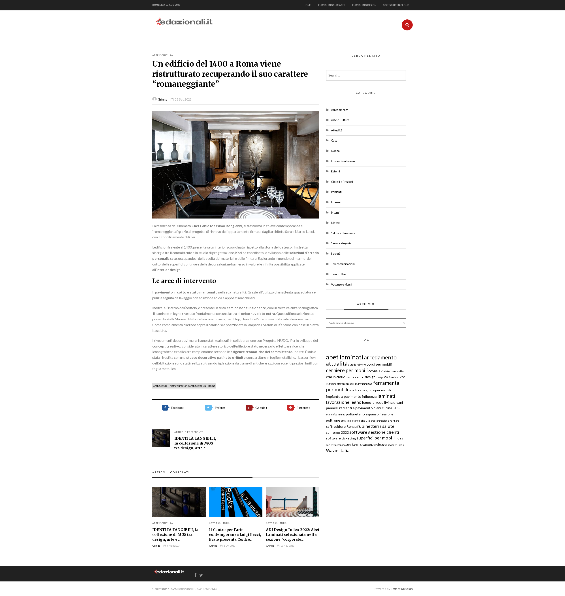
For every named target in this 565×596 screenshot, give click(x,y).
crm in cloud (335, 377)
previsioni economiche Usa (355, 420)
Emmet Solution (402, 588)
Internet (336, 202)
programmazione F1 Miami (385, 420)
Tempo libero (339, 274)
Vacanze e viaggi (341, 284)
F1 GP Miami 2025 (363, 383)
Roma (211, 385)
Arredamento (339, 110)
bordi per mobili (379, 364)
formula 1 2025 (357, 390)
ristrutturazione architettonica (188, 385)
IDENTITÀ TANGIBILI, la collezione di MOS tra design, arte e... (195, 443)
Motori (335, 222)
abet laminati (344, 357)
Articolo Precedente (188, 432)
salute (388, 426)
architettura (160, 385)
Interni (335, 212)
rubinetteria (369, 426)
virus (380, 444)
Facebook (177, 407)
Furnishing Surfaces (331, 5)
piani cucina (382, 408)
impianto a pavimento (343, 396)
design (370, 377)
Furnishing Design (364, 5)
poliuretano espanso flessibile (369, 414)
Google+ (261, 407)
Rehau (351, 426)
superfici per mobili (375, 437)
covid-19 (375, 371)
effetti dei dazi (345, 383)
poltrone (333, 420)
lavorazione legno (344, 402)
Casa (334, 140)
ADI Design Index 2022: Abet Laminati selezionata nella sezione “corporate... (292, 534)
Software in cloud (396, 5)
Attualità (336, 130)
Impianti (336, 192)
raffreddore (336, 426)
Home (307, 5)
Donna (335, 151)
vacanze (369, 444)
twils (357, 444)
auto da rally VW (357, 364)
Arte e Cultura (162, 55)
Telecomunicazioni (343, 264)
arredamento (380, 357)
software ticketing (341, 438)
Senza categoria (341, 243)
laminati (386, 396)
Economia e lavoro (343, 161)
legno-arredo (373, 402)
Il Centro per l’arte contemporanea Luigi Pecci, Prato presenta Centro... (235, 534)
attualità (337, 363)
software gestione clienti (374, 432)
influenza (369, 396)
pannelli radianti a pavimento (349, 408)
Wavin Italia (337, 450)
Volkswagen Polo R (394, 444)
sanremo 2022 (337, 432)
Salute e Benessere (343, 233)
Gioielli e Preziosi (342, 181)
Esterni (335, 171)
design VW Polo (384, 377)
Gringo (162, 99)
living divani (393, 402)
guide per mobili (378, 390)
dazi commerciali (355, 377)
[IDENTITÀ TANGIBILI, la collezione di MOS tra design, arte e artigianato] (161, 438)
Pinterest (303, 407)
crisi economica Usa (393, 371)
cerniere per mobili (347, 370)
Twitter (220, 407)
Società (336, 253)
